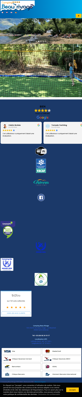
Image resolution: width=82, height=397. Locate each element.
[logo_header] (18, 1)
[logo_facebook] (41, 193)
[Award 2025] (7, 259)
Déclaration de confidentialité (49, 394)
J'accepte (72, 390)
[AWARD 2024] (41, 242)
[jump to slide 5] (45, 41)
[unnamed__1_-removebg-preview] (8, 222)
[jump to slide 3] (41, 41)
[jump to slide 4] (43, 41)
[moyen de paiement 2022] (41, 349)
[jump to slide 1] (36, 41)
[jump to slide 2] (38, 41)
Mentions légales (40, 382)
